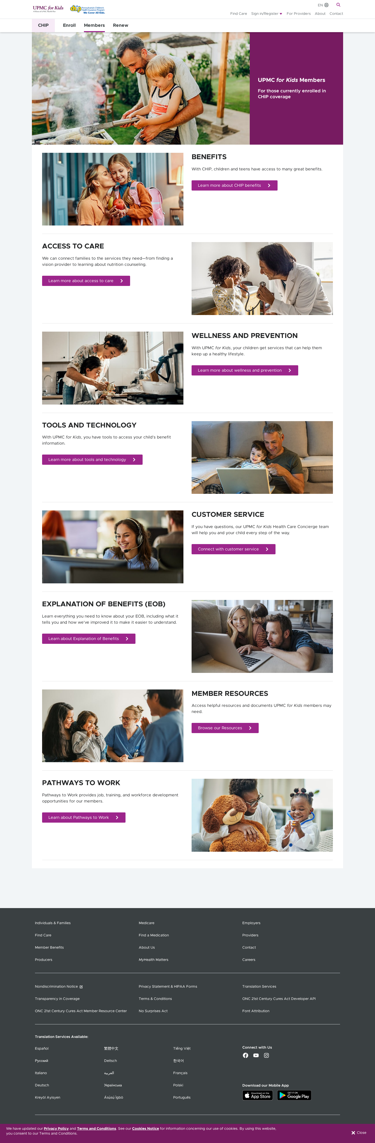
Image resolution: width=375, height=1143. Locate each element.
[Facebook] (245, 1057)
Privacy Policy (56, 1129)
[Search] (339, 5)
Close (361, 1133)
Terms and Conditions (96, 1129)
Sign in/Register (265, 14)
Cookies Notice (145, 1129)
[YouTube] (256, 1057)
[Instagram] (266, 1057)
